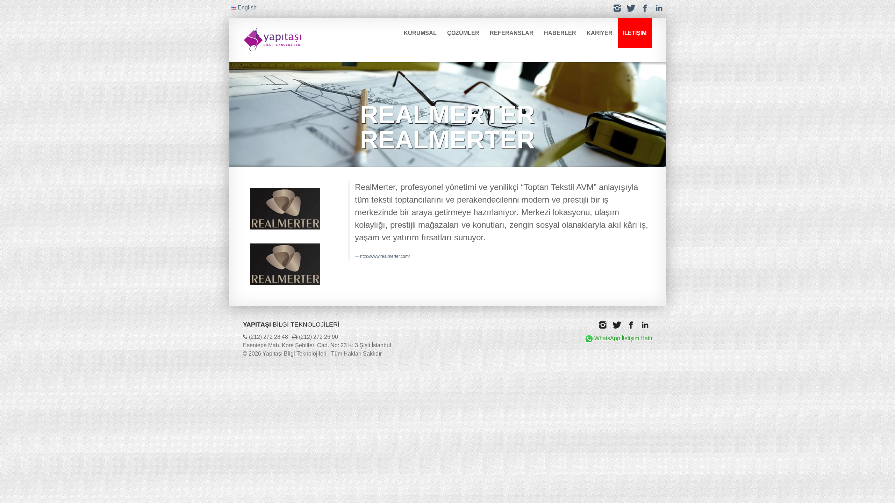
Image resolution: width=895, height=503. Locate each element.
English (246, 7)
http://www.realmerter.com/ (385, 256)
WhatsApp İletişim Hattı (623, 338)
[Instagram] (617, 8)
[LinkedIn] (659, 8)
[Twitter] (631, 8)
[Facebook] (645, 8)
